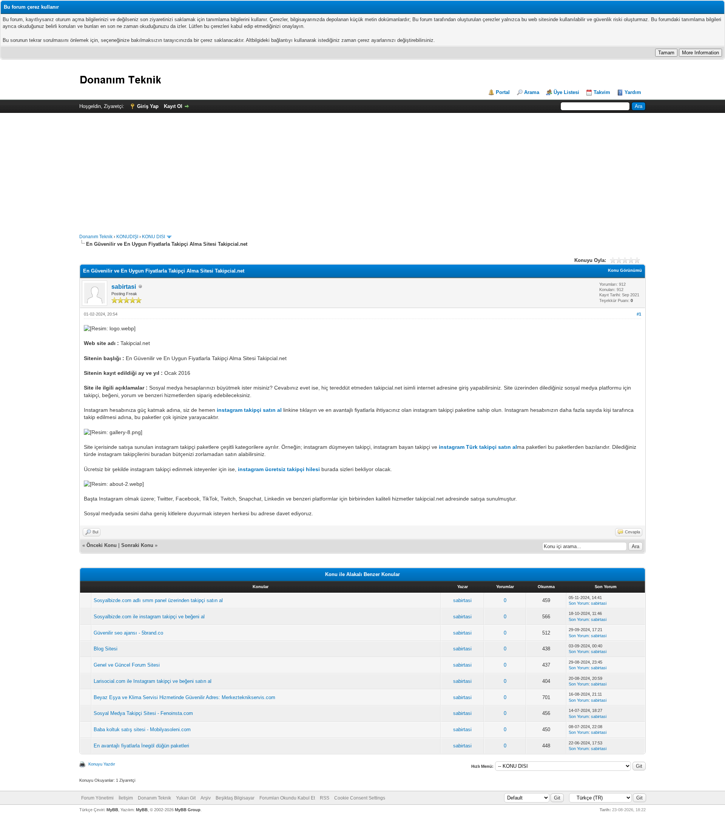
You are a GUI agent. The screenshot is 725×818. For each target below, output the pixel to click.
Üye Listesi (566, 92)
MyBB (112, 809)
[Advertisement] (362, 169)
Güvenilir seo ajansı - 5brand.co (128, 633)
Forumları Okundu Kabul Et (287, 798)
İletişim (126, 798)
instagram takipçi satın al (249, 410)
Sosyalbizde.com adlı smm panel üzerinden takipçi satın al (158, 600)
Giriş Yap (148, 106)
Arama (531, 92)
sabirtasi (123, 286)
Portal (503, 92)
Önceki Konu (101, 545)
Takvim (602, 92)
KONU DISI (153, 236)
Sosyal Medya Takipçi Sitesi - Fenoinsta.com (143, 713)
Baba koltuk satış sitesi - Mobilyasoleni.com (142, 729)
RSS (324, 798)
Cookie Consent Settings (359, 798)
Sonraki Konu (137, 545)
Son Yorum (579, 603)
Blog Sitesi (105, 649)
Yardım (633, 92)
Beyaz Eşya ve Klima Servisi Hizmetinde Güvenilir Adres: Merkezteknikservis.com (184, 697)
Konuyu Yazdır (101, 764)
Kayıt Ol (173, 106)
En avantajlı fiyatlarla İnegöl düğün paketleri (141, 746)
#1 (639, 314)
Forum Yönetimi (97, 798)
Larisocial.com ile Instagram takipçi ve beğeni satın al (152, 681)
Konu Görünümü (625, 270)
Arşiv (206, 798)
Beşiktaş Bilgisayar (235, 798)
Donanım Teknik (96, 236)
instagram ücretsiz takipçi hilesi (279, 469)
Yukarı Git (186, 798)
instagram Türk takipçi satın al (478, 447)
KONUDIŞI (127, 236)
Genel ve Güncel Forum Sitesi (127, 665)
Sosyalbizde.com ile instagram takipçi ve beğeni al (149, 616)
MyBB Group (188, 809)
